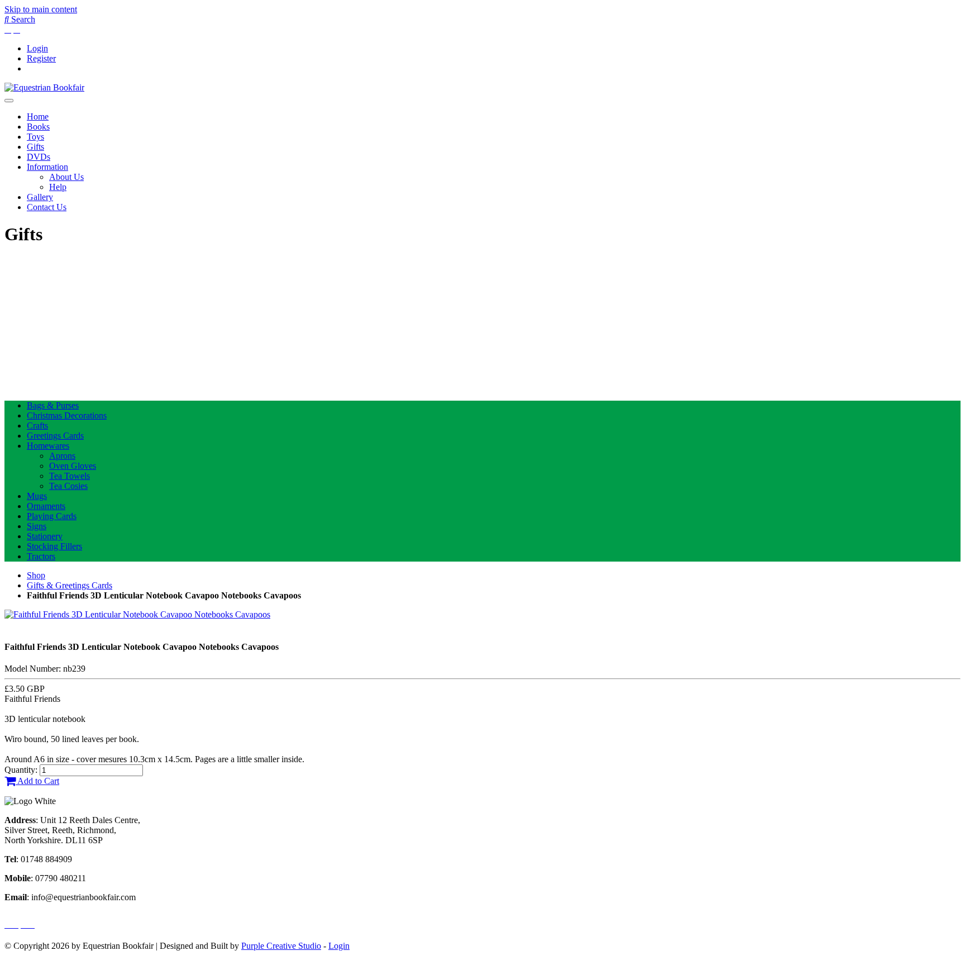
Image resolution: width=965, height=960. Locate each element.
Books (38, 126)
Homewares (48, 445)
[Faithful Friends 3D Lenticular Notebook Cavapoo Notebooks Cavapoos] (137, 614)
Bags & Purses (53, 405)
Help (57, 187)
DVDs (38, 156)
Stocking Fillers (54, 546)
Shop (36, 575)
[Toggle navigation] (8, 100)
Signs (36, 526)
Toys (35, 136)
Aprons (62, 455)
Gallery (40, 197)
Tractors (41, 556)
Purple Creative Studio (281, 946)
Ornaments (46, 506)
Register (41, 58)
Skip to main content (40, 9)
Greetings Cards (55, 435)
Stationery (45, 536)
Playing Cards (52, 516)
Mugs (37, 496)
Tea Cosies (68, 486)
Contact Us (46, 207)
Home (38, 116)
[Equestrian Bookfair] (44, 87)
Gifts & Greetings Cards (69, 585)
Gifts (35, 146)
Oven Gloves (72, 466)
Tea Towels (69, 476)
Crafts (37, 425)
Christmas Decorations (67, 415)
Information (47, 167)
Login (37, 48)
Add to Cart (37, 781)
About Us (66, 177)
